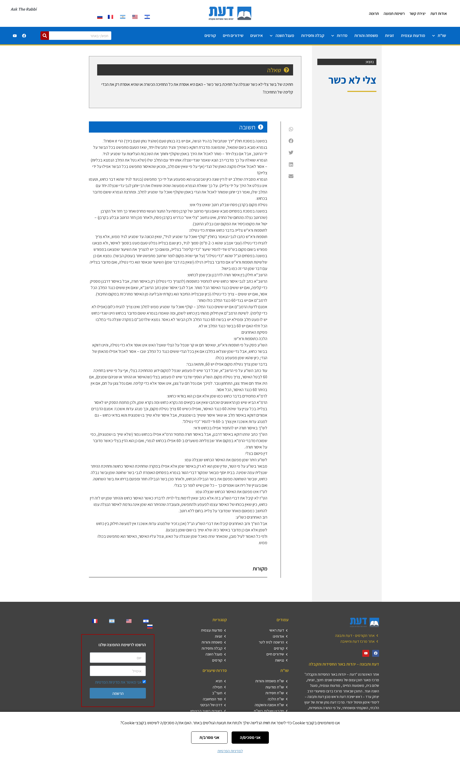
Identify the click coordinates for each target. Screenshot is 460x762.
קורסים (210, 35)
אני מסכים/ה (250, 737)
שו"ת (442, 35)
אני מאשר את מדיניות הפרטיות (118, 682)
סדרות (342, 35)
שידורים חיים (233, 35)
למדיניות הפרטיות (230, 750)
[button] (291, 129)
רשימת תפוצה (394, 13)
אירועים (256, 35)
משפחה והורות (366, 35)
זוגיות (389, 35)
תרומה (374, 13)
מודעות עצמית (413, 35)
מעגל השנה (285, 35)
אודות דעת (438, 13)
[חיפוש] (44, 35)
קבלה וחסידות (312, 35)
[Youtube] (15, 36)
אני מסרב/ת (209, 737)
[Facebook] (24, 36)
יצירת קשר (417, 13)
